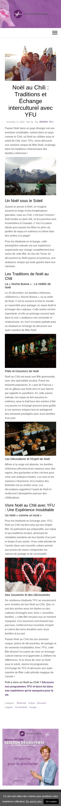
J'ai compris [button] (51, 801)
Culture (31, 703)
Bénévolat (21, 703)
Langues (9, 707)
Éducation (41, 703)
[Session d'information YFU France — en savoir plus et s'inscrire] (30, 756)
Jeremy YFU (46, 122)
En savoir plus (34, 801)
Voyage (32, 707)
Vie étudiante (21, 707)
